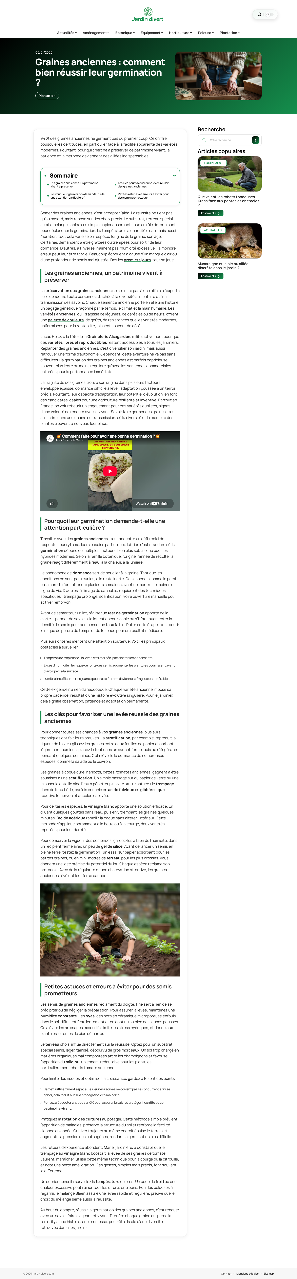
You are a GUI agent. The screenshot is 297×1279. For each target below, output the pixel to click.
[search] (259, 14)
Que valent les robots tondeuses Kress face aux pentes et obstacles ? (228, 200)
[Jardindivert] (148, 14)
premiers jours (137, 259)
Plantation (47, 95)
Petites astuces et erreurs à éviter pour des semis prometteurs (143, 195)
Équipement (213, 163)
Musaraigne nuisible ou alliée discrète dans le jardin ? (223, 265)
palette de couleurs (66, 320)
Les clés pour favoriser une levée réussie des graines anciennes (144, 184)
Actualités (213, 230)
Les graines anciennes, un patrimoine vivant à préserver (74, 184)
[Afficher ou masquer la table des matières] (127, 175)
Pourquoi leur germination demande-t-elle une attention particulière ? (77, 195)
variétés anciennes (57, 314)
